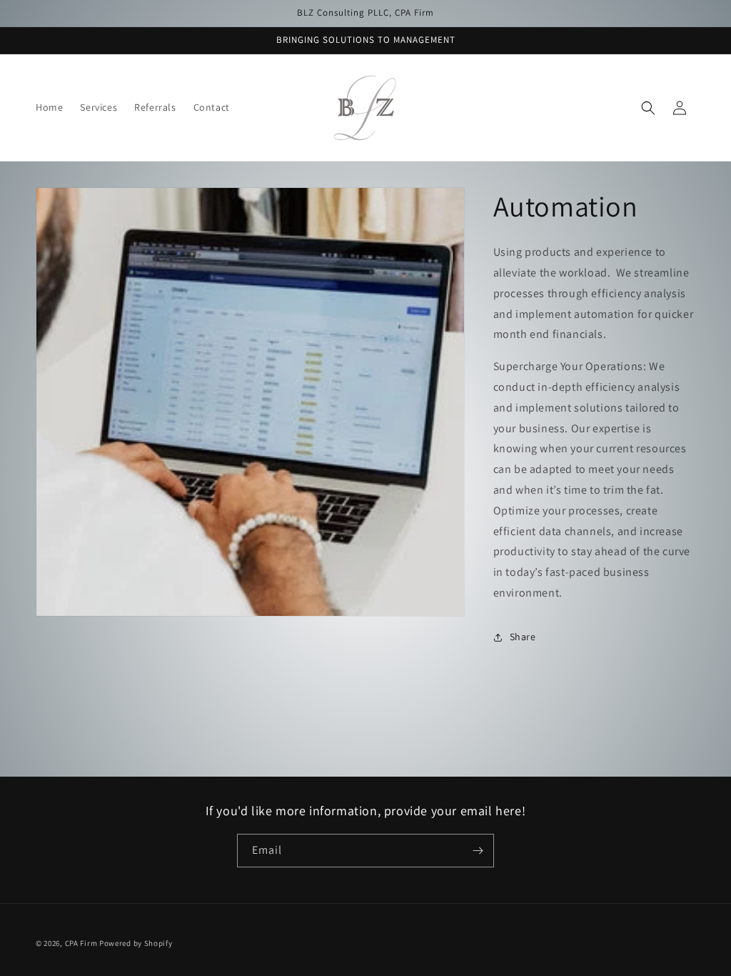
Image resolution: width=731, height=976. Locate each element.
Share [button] (523, 636)
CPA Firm (81, 943)
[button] (648, 108)
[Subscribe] (477, 850)
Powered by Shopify (136, 943)
